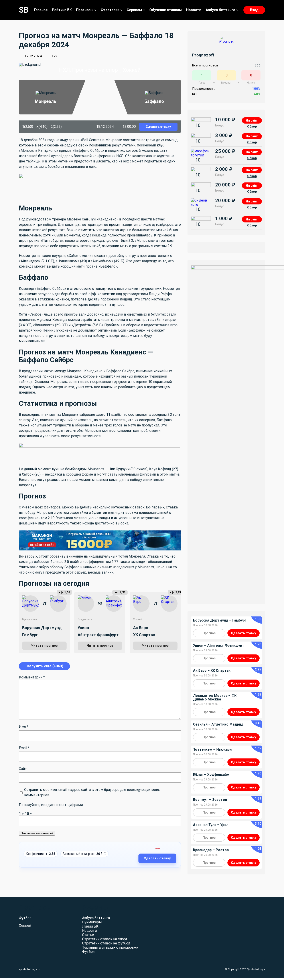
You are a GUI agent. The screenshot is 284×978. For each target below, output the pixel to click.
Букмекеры (92, 922)
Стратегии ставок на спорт (105, 939)
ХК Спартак (144, 634)
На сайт (252, 120)
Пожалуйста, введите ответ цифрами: (51, 805)
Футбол (25, 918)
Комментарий (32, 677)
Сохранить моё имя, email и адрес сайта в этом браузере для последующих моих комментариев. (92, 792)
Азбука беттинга (220, 10)
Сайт (23, 769)
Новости (193, 10)
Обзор (252, 126)
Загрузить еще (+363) (44, 666)
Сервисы (134, 10)
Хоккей (137, 619)
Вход (254, 10)
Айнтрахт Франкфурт (98, 634)
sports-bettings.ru (29, 969)
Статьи (88, 935)
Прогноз (209, 633)
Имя (23, 727)
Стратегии (110, 10)
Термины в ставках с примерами (110, 947)
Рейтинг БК (62, 10)
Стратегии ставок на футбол (106, 943)
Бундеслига (29, 619)
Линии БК (90, 926)
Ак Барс (140, 627)
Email (24, 748)
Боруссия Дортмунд (42, 627)
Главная (40, 10)
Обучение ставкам (165, 10)
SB (24, 10)
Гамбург (30, 634)
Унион (83, 627)
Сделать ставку (158, 126)
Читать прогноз (44, 646)
